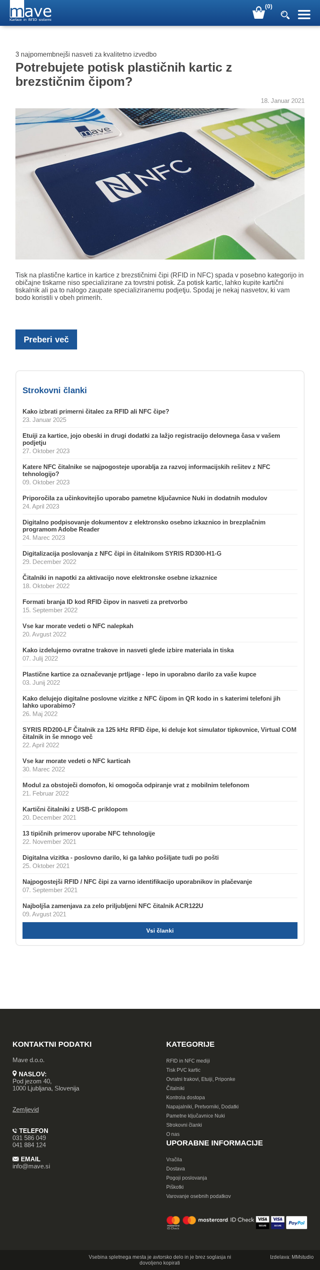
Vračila (174, 1160)
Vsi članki (160, 930)
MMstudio (303, 1257)
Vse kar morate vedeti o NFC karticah (76, 760)
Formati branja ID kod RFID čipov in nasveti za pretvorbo (105, 601)
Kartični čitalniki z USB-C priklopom (75, 809)
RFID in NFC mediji (188, 1061)
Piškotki (175, 1187)
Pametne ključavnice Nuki (195, 1116)
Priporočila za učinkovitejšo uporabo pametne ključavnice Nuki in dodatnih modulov (144, 498)
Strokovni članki (184, 1125)
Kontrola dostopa (185, 1097)
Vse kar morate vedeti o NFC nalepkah (77, 625)
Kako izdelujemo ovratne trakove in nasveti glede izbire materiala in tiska (128, 650)
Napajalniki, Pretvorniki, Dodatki (202, 1107)
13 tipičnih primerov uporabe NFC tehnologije (88, 833)
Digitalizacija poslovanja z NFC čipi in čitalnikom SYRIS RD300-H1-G (122, 553)
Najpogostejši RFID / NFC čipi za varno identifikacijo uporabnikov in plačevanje (137, 881)
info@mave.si (31, 1166)
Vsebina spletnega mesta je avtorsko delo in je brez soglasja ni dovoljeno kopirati (160, 1260)
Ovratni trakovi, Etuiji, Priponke (200, 1079)
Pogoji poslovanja (186, 1178)
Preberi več (46, 339)
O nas (173, 1134)
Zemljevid (25, 1109)
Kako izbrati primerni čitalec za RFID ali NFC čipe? (95, 411)
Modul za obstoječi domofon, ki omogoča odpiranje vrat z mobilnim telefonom (135, 784)
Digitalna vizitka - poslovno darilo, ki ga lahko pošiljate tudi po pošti (120, 857)
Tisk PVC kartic (183, 1070)
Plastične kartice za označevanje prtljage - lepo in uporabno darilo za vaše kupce (139, 674)
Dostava (175, 1169)
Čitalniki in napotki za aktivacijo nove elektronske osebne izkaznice (119, 577)
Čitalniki (175, 1088)
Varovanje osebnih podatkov (198, 1196)
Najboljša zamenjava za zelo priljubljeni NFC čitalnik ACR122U (112, 905)
